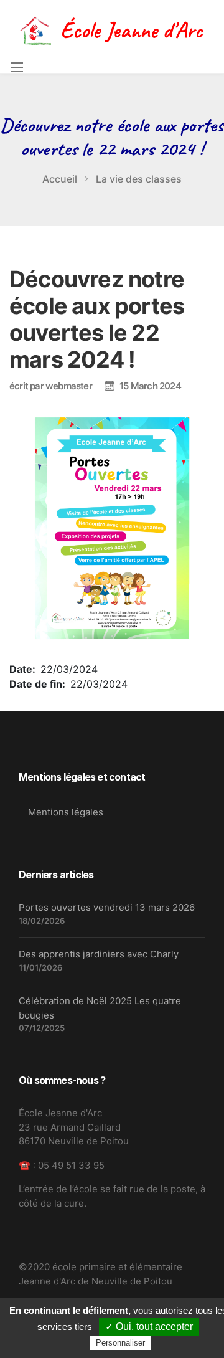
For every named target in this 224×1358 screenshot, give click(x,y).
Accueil (59, 179)
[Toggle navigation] (16, 67)
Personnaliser (120, 1342)
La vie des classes (139, 179)
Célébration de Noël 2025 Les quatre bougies (100, 1008)
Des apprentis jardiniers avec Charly (99, 954)
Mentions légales (65, 812)
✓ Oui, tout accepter (149, 1326)
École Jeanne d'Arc (131, 30)
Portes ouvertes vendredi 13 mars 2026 (107, 907)
